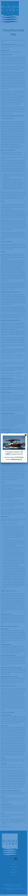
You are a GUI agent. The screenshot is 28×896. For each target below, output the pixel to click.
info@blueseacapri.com (16, 459)
